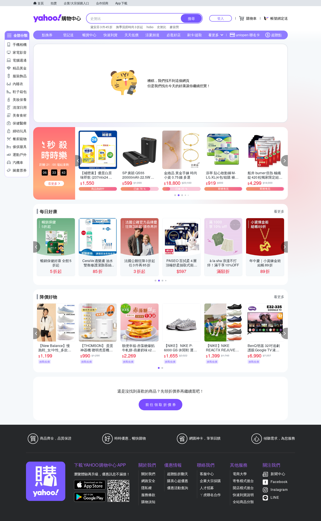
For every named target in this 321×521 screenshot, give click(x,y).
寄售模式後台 (243, 480)
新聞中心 (278, 473)
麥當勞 (174, 26)
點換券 (47, 34)
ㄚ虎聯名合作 (210, 494)
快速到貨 (110, 34)
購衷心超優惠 (177, 480)
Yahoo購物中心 (57, 18)
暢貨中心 (89, 34)
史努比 (161, 26)
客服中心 (207, 473)
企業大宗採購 (210, 480)
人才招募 (207, 487)
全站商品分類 (243, 501)
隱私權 (146, 487)
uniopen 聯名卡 (248, 34)
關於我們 (148, 473)
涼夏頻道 (152, 34)
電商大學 (240, 473)
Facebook (279, 481)
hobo (150, 26)
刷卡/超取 (194, 34)
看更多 (213, 34)
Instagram (279, 489)
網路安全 (148, 480)
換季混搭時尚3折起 (129, 26)
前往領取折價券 (161, 404)
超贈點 (276, 34)
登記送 (68, 34)
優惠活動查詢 (177, 487)
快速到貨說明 (243, 494)
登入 (220, 18)
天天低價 (131, 34)
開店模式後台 (243, 487)
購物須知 (148, 501)
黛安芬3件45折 (101, 26)
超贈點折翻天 (177, 473)
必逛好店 (174, 34)
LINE (275, 497)
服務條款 (148, 494)
